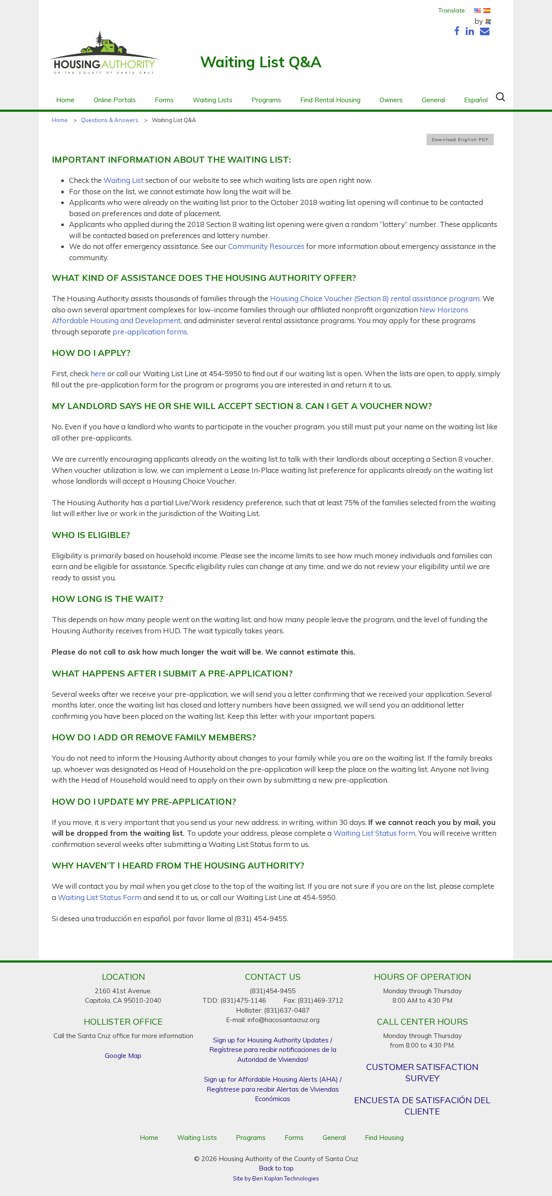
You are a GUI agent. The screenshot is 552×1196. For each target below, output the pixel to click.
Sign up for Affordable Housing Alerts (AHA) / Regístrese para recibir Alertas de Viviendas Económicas (273, 1089)
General (433, 100)
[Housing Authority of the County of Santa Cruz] (104, 57)
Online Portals (115, 100)
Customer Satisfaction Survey (422, 1072)
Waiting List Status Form (99, 897)
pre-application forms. (150, 331)
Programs (266, 100)
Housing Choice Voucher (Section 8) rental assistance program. (375, 298)
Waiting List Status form (374, 832)
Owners (391, 100)
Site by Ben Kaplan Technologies (276, 1178)
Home (65, 100)
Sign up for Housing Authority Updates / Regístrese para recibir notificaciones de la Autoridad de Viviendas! (272, 1050)
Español (476, 100)
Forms (164, 100)
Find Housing (384, 1137)
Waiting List (124, 180)
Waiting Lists (212, 100)
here (98, 373)
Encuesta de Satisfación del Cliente (422, 1106)
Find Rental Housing (330, 100)
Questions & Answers (109, 119)
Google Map (123, 1055)
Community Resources (266, 246)
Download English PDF (460, 139)
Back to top (276, 1168)
